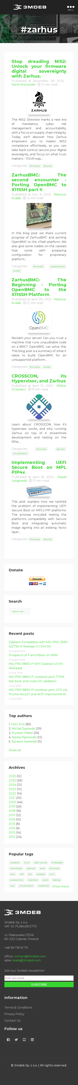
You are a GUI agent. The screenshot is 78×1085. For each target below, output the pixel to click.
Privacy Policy (14, 1014)
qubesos (41, 874)
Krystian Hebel (22, 733)
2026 (12, 776)
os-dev (16, 270)
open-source (40, 862)
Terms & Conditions (18, 1007)
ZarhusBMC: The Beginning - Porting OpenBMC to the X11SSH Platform (39, 287)
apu (12, 885)
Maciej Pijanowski (24, 737)
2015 (12, 824)
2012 (12, 837)
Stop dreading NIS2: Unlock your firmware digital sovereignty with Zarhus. (39, 69)
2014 (12, 828)
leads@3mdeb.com (27, 960)
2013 (12, 832)
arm (52, 874)
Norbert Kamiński (24, 741)
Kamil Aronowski (23, 84)
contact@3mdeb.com (30, 956)
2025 (12, 780)
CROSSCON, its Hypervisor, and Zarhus (39, 378)
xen (30, 874)
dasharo (31, 868)
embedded (57, 862)
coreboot (15, 862)
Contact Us (12, 1020)
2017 (12, 815)
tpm (12, 874)
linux (26, 862)
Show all (15, 750)
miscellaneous (57, 266)
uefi (22, 874)
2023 (12, 789)
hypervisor (43, 885)
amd (42, 868)
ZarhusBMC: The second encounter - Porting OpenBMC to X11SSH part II (39, 182)
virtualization (20, 453)
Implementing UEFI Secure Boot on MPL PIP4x (39, 467)
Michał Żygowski (23, 728)
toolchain (33, 880)
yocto (45, 880)
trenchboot (16, 868)
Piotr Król (18, 724)
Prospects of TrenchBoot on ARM (33, 655)
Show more (60, 886)
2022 (12, 793)
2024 (12, 784)
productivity (16, 880)
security (48, 166)
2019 (12, 806)
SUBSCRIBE (39, 984)
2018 (12, 811)
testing (56, 880)
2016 (12, 819)
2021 (12, 798)
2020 (12, 802)
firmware (35, 166)
